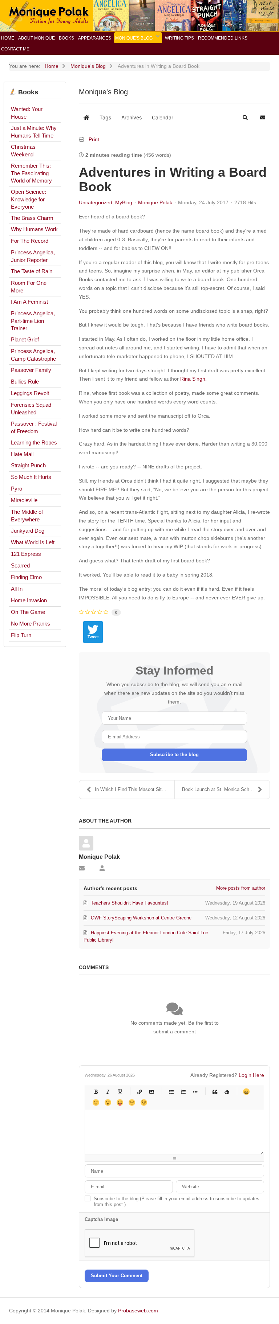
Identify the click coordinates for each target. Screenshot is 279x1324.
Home (7, 38)
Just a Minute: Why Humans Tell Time (34, 132)
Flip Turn (21, 635)
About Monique (36, 38)
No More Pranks (30, 623)
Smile (96, 1102)
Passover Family (31, 370)
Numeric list (183, 1091)
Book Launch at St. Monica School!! (220, 789)
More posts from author (240, 888)
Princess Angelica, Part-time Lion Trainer (33, 320)
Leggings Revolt (30, 393)
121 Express (26, 554)
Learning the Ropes (34, 442)
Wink (143, 1102)
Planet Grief (25, 339)
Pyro (16, 488)
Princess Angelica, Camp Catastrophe (33, 355)
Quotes (214, 1091)
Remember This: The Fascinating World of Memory (31, 173)
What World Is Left (32, 542)
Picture (151, 1091)
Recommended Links (222, 38)
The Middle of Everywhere (27, 515)
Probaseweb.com (138, 1310)
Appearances (94, 38)
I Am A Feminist (29, 302)
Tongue (120, 1102)
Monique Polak (155, 202)
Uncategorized (95, 202)
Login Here (251, 1075)
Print (94, 139)
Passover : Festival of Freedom (34, 427)
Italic (108, 1091)
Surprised (108, 1102)
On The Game (28, 612)
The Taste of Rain (31, 271)
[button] (245, 117)
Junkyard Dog (27, 531)
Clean (226, 1091)
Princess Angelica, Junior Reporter (33, 256)
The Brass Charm (32, 218)
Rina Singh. (193, 379)
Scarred (20, 565)
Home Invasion (29, 600)
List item (195, 1091)
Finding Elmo (26, 577)
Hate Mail (22, 454)
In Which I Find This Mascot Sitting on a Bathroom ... (134, 789)
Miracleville (24, 500)
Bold (96, 1091)
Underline (120, 1091)
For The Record (29, 241)
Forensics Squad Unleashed (31, 408)
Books (66, 38)
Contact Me (15, 49)
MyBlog (123, 202)
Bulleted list (171, 1091)
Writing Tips (179, 38)
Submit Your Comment (116, 1275)
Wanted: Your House (27, 113)
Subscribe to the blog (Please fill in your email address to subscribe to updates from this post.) (176, 1201)
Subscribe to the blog (174, 754)
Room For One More (28, 287)
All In (17, 589)
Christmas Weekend (23, 150)
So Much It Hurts (31, 477)
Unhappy (132, 1102)
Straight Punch (28, 465)
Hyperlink (139, 1091)
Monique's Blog (134, 38)
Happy (246, 1091)
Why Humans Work (34, 229)
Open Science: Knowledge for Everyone (28, 199)
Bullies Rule (25, 381)
